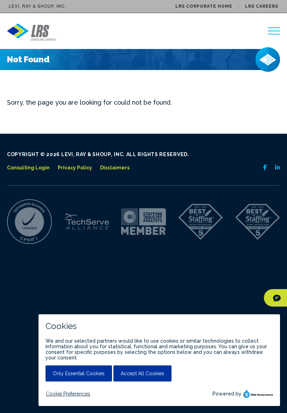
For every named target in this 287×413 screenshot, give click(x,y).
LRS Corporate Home (203, 6)
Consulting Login (28, 167)
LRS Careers (261, 6)
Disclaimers (115, 167)
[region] (274, 31)
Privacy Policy (75, 167)
